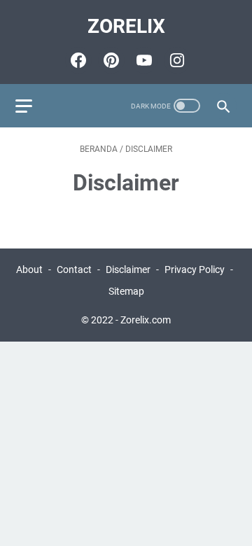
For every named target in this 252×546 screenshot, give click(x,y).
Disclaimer (128, 269)
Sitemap (126, 291)
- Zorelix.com (143, 320)
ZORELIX (126, 26)
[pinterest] (109, 60)
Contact (74, 269)
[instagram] (175, 60)
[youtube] (142, 60)
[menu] (32, 105)
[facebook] (77, 60)
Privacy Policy (194, 269)
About (29, 269)
